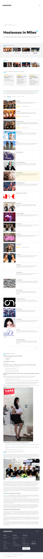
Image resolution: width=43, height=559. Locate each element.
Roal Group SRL (19, 244)
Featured (9, 96)
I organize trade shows (16, 545)
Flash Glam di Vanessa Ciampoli (21, 193)
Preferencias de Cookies (26, 548)
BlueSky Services (19, 131)
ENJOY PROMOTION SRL (20, 162)
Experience (14, 96)
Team (4, 544)
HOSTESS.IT (18, 111)
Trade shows (24, 535)
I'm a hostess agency (16, 544)
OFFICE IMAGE (18, 319)
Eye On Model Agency (19, 121)
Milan (4, 454)
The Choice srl (18, 254)
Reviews (18, 96)
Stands (4, 535)
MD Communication (19, 290)
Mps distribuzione (19, 309)
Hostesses (15, 535)
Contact (4, 545)
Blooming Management (35, 53)
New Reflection (18, 203)
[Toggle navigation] (39, 5)
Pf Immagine (18, 264)
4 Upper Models (19, 172)
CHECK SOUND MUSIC (20, 213)
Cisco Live (12, 512)
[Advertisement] (21, 14)
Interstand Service (19, 272)
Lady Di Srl (18, 329)
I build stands (15, 543)
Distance (22, 96)
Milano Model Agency (19, 152)
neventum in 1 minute (7, 543)
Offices (4, 546)
